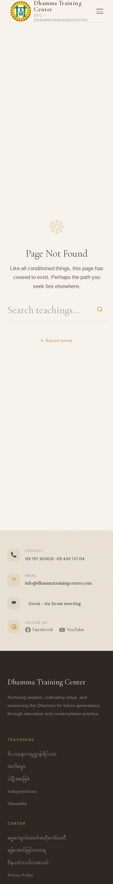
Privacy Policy (20, 874)
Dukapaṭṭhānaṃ (22, 791)
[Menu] (99, 11)
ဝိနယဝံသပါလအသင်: (28, 862)
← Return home (56, 340)
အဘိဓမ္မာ (17, 766)
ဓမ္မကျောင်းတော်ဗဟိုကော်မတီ (37, 837)
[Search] (99, 310)
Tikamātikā (17, 803)
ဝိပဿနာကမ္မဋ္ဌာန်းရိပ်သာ (32, 754)
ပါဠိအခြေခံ (19, 778)
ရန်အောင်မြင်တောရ (27, 850)
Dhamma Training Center (58, 6)
